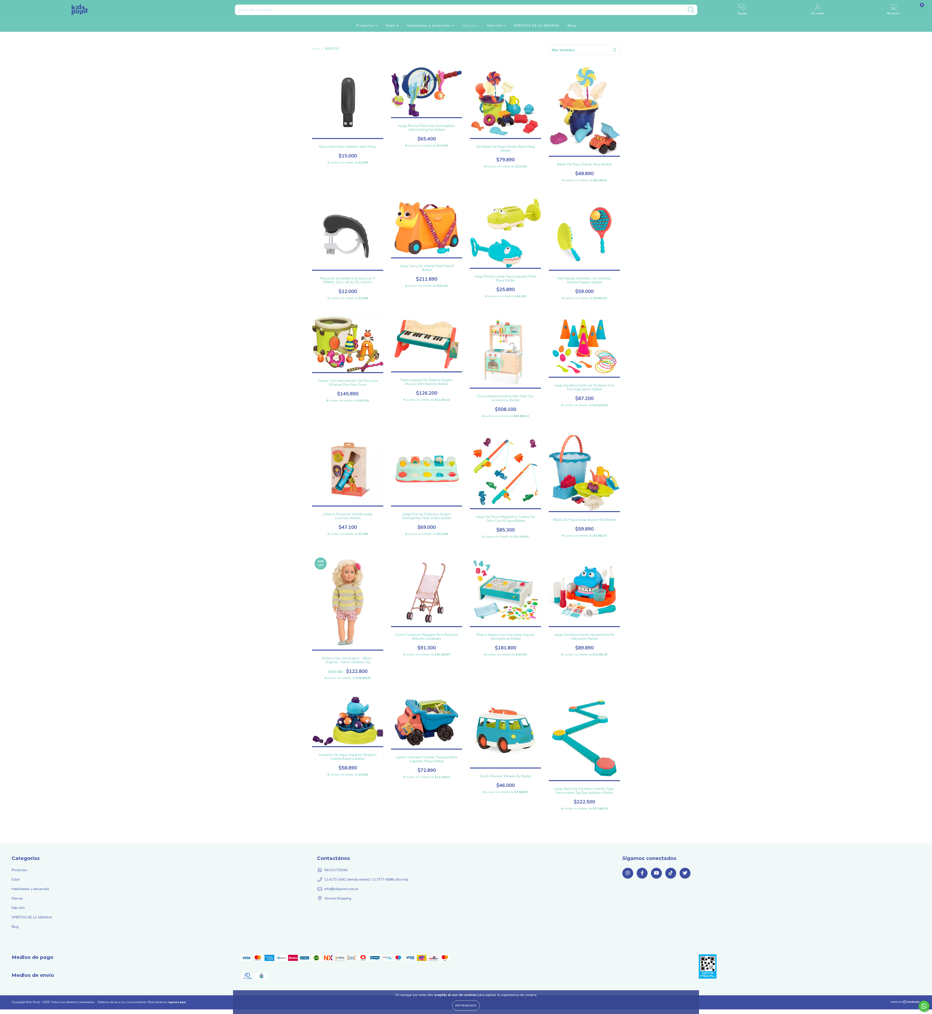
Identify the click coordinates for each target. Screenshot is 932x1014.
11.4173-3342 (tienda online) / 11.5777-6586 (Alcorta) (366, 896)
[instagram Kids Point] (627, 889)
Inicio (316, 48)
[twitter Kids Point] (685, 889)
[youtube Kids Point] (656, 889)
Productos (365, 25)
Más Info (495, 25)
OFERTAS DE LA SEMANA (536, 25)
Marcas (469, 25)
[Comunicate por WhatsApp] (924, 1006)
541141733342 (336, 886)
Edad (391, 25)
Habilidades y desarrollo (429, 25)
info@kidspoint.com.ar (341, 905)
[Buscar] (691, 10)
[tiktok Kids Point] (670, 889)
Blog (572, 25)
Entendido (466, 1005)
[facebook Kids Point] (642, 889)
